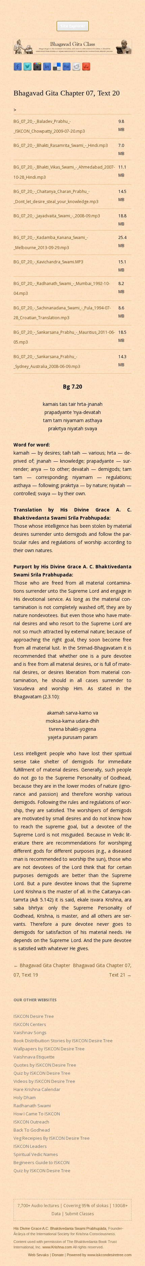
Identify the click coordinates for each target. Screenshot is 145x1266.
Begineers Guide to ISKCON (41, 1162)
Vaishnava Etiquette (34, 1057)
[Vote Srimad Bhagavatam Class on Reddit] (76, 69)
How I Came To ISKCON (36, 1114)
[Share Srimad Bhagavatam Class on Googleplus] (37, 69)
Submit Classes (79, 1214)
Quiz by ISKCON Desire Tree (41, 1073)
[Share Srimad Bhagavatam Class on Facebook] (17, 69)
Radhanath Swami (32, 1106)
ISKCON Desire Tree (33, 1016)
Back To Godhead (31, 1130)
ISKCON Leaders (30, 1146)
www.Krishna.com (57, 1247)
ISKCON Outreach (31, 1122)
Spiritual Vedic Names (35, 1154)
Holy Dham (24, 1097)
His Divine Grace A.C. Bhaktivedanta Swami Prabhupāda (59, 1228)
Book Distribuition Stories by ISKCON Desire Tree (63, 1041)
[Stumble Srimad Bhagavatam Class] (86, 69)
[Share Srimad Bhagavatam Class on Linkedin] (47, 69)
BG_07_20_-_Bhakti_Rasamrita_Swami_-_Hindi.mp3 (60, 145)
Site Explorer (72, 25)
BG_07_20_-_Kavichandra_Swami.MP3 (48, 262)
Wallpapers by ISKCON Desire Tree (49, 1049)
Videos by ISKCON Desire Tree (44, 1081)
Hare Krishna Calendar (36, 1089)
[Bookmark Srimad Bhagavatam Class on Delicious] (57, 69)
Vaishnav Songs (30, 1032)
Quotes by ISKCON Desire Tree (44, 1065)
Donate (58, 1255)
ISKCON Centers (29, 1024)
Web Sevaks (38, 1255)
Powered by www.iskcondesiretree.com (99, 1255)
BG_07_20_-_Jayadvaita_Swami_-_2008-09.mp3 (56, 216)
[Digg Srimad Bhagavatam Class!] (66, 69)
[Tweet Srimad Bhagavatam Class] (27, 69)
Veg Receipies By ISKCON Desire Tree (51, 1138)
